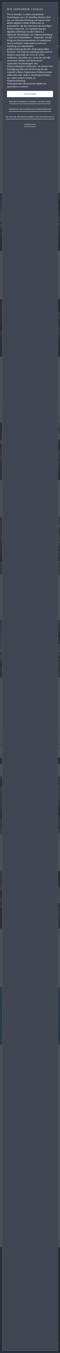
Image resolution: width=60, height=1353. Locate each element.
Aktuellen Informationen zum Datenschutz (30, 117)
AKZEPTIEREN (30, 94)
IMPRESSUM (30, 124)
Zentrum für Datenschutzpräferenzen (30, 109)
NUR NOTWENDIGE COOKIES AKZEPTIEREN (30, 101)
